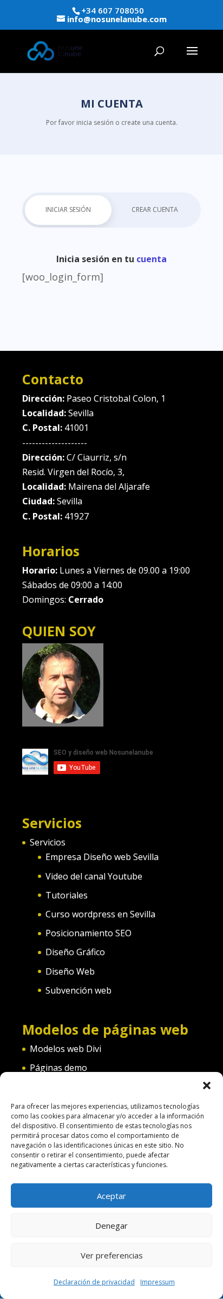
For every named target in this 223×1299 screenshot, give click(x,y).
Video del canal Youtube (93, 876)
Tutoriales (66, 895)
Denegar (111, 1225)
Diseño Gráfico (75, 952)
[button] (206, 1085)
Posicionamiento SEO (88, 933)
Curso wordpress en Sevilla (100, 914)
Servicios (47, 842)
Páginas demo (58, 1068)
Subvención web (78, 990)
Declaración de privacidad (94, 1282)
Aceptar (111, 1195)
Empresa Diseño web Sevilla (102, 857)
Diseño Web (70, 971)
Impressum (157, 1282)
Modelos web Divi (65, 1049)
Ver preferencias (112, 1255)
